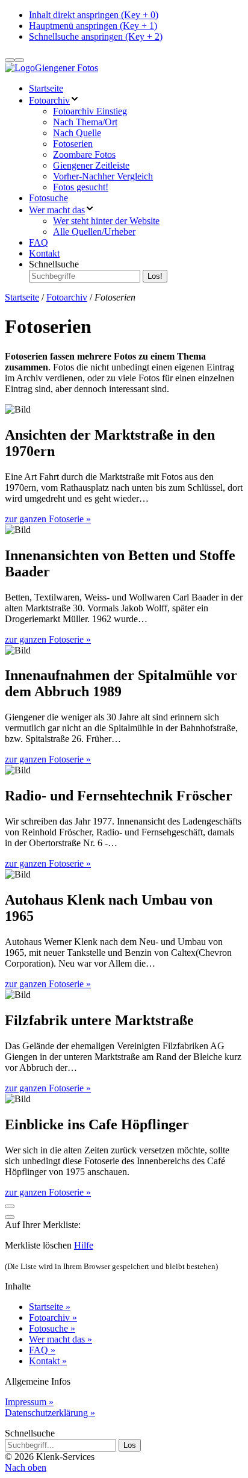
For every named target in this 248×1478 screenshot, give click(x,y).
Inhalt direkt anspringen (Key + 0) (93, 15)
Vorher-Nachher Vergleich (103, 176)
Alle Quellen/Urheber (94, 231)
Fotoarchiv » (53, 1317)
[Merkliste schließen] (9, 1217)
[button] (25, 1467)
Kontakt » (48, 1361)
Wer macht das (57, 210)
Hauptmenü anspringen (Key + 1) (93, 25)
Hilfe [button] (83, 1245)
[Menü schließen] (19, 60)
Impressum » (29, 1402)
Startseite (46, 88)
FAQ (38, 242)
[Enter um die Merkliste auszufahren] (9, 1206)
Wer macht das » (60, 1339)
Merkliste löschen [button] (38, 1245)
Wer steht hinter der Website (106, 221)
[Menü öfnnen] (9, 60)
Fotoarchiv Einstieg (90, 111)
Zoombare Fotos (84, 154)
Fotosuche (48, 198)
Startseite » (49, 1307)
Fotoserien (73, 144)
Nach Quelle (77, 133)
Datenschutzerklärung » (50, 1413)
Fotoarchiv (49, 100)
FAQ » (42, 1350)
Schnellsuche (54, 264)
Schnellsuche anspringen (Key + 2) (96, 36)
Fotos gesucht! (80, 187)
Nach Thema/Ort (85, 122)
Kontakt (44, 253)
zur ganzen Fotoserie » (48, 519)
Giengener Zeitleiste (91, 165)
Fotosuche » (52, 1328)
